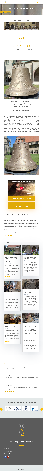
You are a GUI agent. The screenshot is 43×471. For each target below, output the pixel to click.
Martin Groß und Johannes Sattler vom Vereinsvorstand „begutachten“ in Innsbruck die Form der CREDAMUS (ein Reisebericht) (30, 330)
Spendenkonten (5, 12)
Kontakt (17, 453)
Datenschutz (26, 466)
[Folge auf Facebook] (5, 457)
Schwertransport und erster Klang (30, 257)
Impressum (20, 466)
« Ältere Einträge (7, 354)
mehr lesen (7, 276)
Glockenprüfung (11, 294)
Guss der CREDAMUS (12, 326)
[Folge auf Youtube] (8, 457)
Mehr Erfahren (8, 235)
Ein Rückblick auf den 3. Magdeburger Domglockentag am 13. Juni (12, 259)
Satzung (14, 466)
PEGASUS (23, 469)
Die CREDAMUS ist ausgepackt (29, 291)
